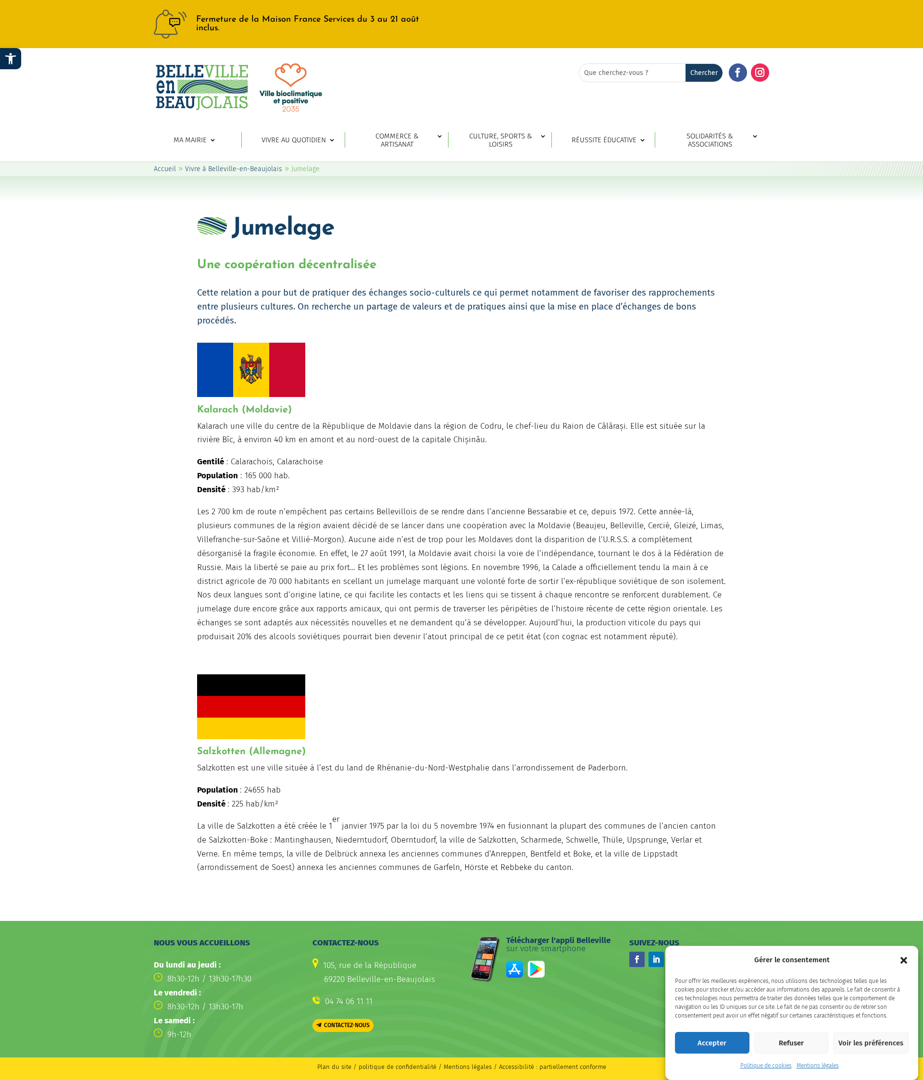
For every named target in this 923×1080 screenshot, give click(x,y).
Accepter (712, 1043)
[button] (904, 960)
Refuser (791, 1043)
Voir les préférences (870, 1043)
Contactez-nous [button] (347, 1025)
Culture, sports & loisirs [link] (500, 140)
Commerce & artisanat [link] (397, 140)
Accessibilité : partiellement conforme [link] (552, 1066)
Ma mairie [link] (190, 140)
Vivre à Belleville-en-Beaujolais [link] (233, 169)
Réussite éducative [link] (604, 140)
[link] (10, 58)
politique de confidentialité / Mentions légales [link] (426, 1066)
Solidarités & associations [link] (709, 140)
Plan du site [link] (334, 1066)
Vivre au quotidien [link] (294, 140)
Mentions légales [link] (818, 1065)
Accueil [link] (165, 169)
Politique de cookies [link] (766, 1065)
